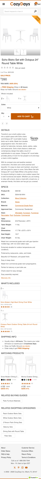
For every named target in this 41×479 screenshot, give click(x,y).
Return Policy (26, 454)
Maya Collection (20, 198)
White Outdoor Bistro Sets (12, 418)
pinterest (18, 467)
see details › (22, 89)
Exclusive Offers (27, 451)
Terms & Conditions (29, 457)
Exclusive (17, 215)
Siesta (17, 202)
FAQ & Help (5, 454)
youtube (26, 467)
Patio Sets (8, 436)
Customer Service (28, 448)
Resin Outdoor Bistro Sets (12, 413)
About (3, 448)
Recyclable (5, 215)
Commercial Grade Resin (24, 205)
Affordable (18, 213)
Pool (11, 215)
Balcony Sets (8, 427)
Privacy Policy (6, 457)
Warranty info (5, 278)
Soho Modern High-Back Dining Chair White (16, 302)
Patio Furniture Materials (11, 401)
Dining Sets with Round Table (13, 431)
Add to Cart (23, 116)
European (26, 213)
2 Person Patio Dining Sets (12, 422)
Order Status (5, 451)
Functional (34, 213)
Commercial (25, 215)
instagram (22, 467)
